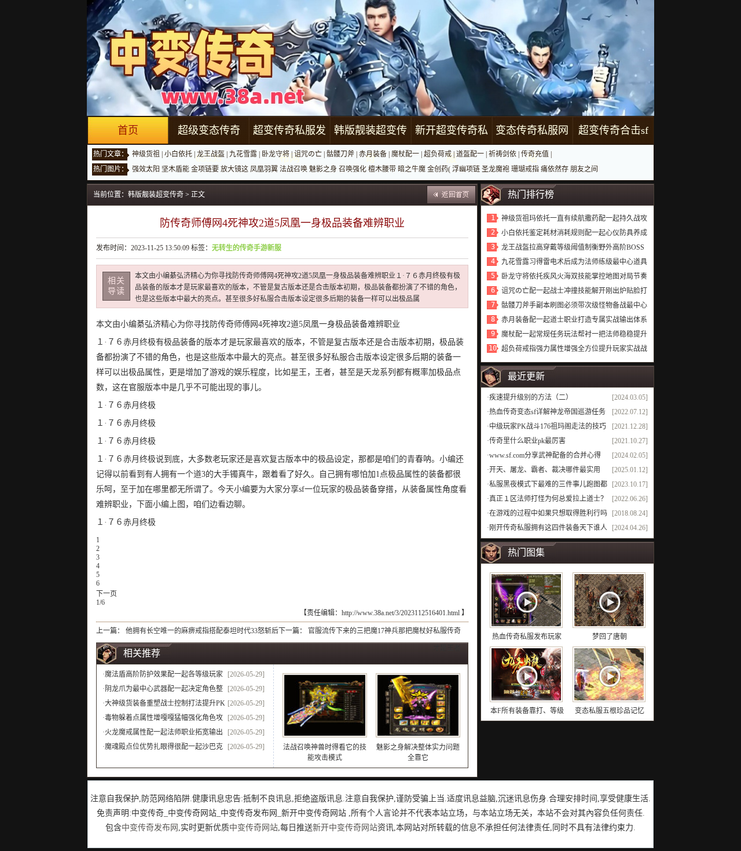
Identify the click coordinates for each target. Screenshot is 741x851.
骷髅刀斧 (340, 154)
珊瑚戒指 (525, 169)
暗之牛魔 (411, 169)
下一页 (106, 594)
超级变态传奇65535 (209, 144)
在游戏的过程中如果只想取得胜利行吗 (548, 513)
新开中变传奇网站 (345, 827)
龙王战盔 (211, 154)
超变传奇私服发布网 (289, 144)
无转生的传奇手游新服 (246, 248)
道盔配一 (470, 154)
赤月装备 (373, 154)
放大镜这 (234, 169)
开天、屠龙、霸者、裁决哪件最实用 (544, 470)
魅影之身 (323, 169)
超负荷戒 (438, 154)
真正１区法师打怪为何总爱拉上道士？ (548, 499)
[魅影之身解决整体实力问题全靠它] (418, 705)
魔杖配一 (405, 154)
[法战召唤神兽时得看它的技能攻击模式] (325, 705)
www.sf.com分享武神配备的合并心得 (545, 455)
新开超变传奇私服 (451, 144)
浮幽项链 (466, 169)
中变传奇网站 (253, 827)
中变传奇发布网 (150, 827)
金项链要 (205, 169)
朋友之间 (584, 169)
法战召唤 (293, 169)
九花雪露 (243, 154)
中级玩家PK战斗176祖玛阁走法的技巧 (547, 426)
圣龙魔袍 (495, 169)
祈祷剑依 (502, 154)
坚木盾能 (175, 169)
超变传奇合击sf (613, 130)
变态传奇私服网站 (532, 144)
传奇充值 (535, 154)
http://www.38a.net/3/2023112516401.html (401, 613)
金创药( (438, 169)
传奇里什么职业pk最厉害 (527, 441)
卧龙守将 (275, 154)
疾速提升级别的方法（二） (531, 397)
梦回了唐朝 (609, 637)
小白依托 (178, 154)
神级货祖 (146, 154)
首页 (128, 130)
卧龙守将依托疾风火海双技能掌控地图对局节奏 (574, 276)
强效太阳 (146, 169)
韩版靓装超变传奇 (370, 144)
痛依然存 (554, 169)
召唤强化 (352, 169)
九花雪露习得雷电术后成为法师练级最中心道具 (574, 262)
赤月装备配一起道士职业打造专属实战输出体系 (574, 320)
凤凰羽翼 (264, 169)
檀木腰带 (382, 169)
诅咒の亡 (308, 154)
